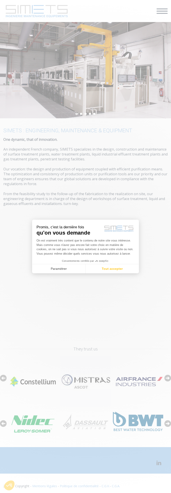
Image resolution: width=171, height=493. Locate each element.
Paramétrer (59, 268)
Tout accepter (112, 268)
